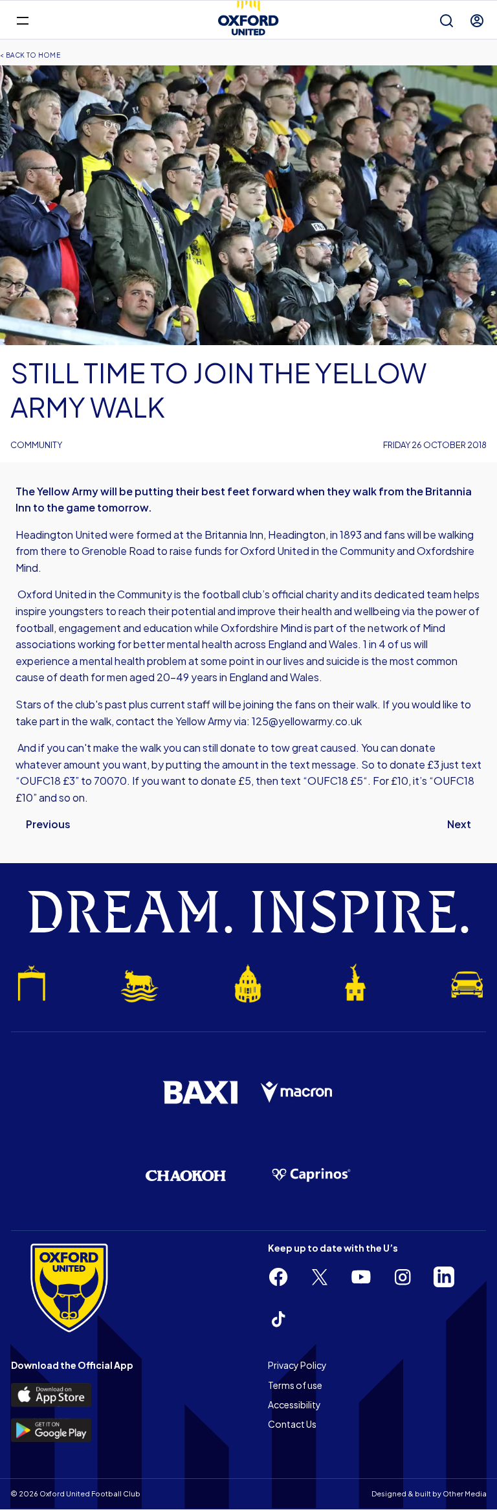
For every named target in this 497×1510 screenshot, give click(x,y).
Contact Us (292, 1424)
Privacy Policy (297, 1365)
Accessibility (294, 1404)
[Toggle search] (446, 21)
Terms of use (295, 1385)
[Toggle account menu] (477, 20)
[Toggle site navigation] (22, 19)
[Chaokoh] (186, 1175)
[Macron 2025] (297, 1092)
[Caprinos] (311, 1175)
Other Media (465, 1493)
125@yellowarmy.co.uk (307, 721)
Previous (48, 824)
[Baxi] (200, 1092)
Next (459, 824)
